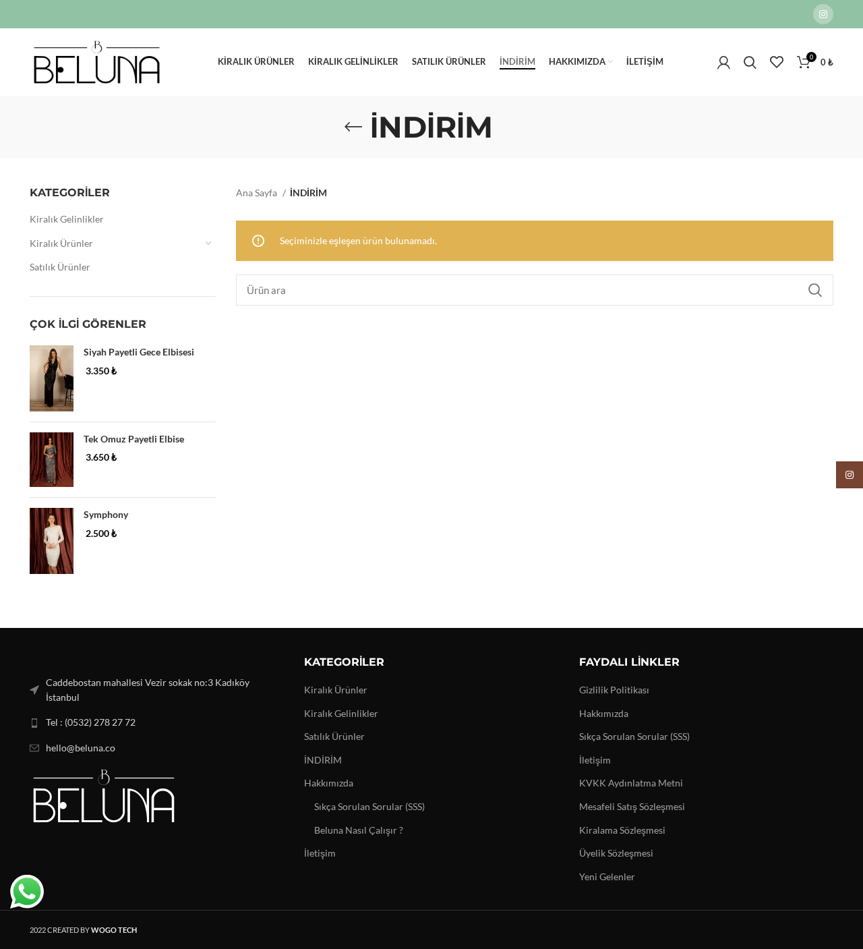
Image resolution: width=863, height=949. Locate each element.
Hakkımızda (328, 782)
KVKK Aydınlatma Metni (631, 782)
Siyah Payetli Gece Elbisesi (139, 351)
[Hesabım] (724, 62)
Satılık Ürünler (60, 266)
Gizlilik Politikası (614, 689)
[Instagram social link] (823, 14)
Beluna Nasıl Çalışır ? (358, 830)
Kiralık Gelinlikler (67, 219)
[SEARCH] (815, 290)
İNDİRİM (323, 760)
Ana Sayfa (257, 192)
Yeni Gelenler (607, 876)
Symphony (106, 514)
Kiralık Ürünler (61, 243)
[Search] (750, 62)
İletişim (320, 853)
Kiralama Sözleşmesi (622, 830)
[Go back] (353, 126)
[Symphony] (51, 541)
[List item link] (157, 722)
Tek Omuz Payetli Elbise (134, 438)
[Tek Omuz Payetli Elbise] (51, 459)
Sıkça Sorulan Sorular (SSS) (369, 806)
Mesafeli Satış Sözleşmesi (632, 806)
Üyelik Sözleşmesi (616, 853)
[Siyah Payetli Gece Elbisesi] (51, 378)
